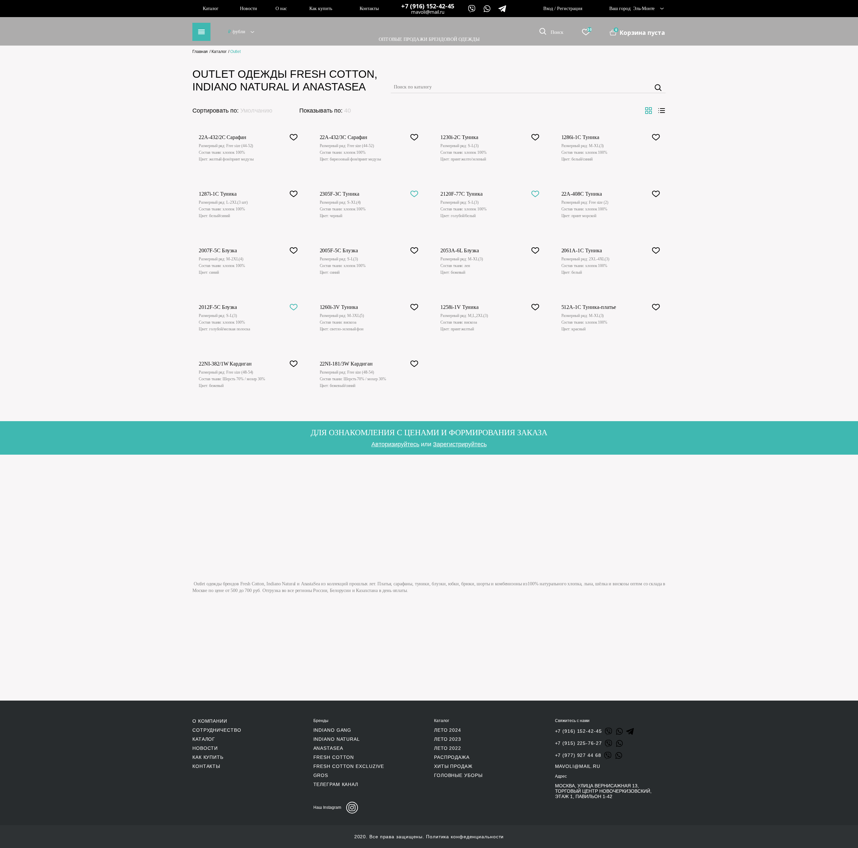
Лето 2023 (447, 739)
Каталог (211, 8)
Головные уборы (458, 775)
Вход (548, 8)
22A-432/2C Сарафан (222, 137)
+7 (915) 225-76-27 (578, 743)
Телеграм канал (336, 784)
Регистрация (569, 8)
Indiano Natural (336, 739)
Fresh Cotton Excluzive (348, 766)
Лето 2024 (447, 730)
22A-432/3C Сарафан (343, 137)
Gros (320, 775)
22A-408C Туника (581, 194)
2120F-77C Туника (461, 194)
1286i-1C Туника (580, 137)
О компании (209, 721)
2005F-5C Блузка (339, 250)
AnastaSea (328, 748)
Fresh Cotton (333, 757)
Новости (248, 8)
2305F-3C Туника (339, 194)
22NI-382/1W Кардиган (225, 364)
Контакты (369, 8)
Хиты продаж (453, 766)
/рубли (237, 31)
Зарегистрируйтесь (460, 444)
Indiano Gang (332, 730)
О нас (281, 8)
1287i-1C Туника (218, 194)
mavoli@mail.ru (427, 12)
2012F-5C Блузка (218, 307)
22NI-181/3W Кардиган (346, 364)
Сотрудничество (216, 730)
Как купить (320, 8)
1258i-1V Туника (459, 307)
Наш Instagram (327, 807)
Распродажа (452, 757)
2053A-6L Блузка (459, 250)
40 (347, 110)
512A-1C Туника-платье (588, 307)
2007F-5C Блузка (218, 250)
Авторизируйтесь (395, 444)
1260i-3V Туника (339, 307)
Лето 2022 (447, 748)
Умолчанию (256, 110)
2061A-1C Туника (581, 250)
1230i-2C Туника (459, 137)
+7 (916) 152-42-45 (427, 6)
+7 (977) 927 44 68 (578, 755)
